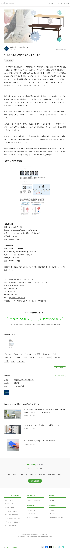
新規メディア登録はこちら (21, 319)
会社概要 (52, 500)
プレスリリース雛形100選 (11, 514)
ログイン (60, 3)
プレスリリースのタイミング (12, 518)
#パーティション (26, 354)
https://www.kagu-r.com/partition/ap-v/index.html (20, 251)
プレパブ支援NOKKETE (34, 500)
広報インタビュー (9, 500)
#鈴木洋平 (57, 357)
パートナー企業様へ (33, 517)
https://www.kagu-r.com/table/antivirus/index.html (20, 230)
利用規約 (52, 510)
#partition (8, 354)
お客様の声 (33, 474)
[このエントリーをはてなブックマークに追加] (59, 548)
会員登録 (66, 3)
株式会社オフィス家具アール (19, 47)
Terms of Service (47, 536)
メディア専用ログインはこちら (51, 319)
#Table (16, 354)
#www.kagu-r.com (29, 357)
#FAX (54, 354)
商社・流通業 (9, 60)
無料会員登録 (35, 481)
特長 (9, 474)
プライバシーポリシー (55, 513)
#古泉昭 (37, 354)
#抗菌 (49, 357)
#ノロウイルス (9, 357)
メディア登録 (31, 513)
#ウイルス (21, 361)
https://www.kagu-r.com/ (17, 298)
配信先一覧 (24, 474)
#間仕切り (41, 357)
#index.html (46, 354)
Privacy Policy (39, 536)
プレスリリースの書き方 (11, 511)
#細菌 (7, 361)
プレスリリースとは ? (13, 547)
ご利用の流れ (41, 474)
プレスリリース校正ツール (12, 525)
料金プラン (16, 474)
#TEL (19, 357)
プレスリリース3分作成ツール (12, 522)
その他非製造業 (19, 386)
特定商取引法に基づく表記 (56, 517)
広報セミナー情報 (9, 507)
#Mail (13, 361)
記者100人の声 (9, 503)
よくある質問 (51, 474)
